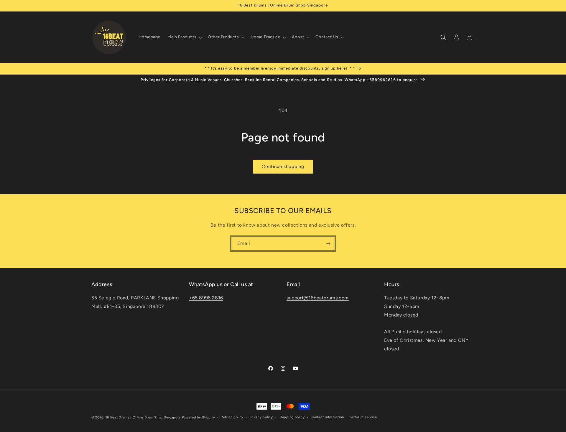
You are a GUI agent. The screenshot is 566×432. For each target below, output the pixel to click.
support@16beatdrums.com (318, 298)
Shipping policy (292, 417)
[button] (184, 37)
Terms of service (363, 417)
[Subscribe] (328, 243)
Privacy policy (261, 417)
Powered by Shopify (198, 417)
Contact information (327, 417)
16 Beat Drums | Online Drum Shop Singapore (143, 417)
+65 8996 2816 (206, 298)
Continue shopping (283, 166)
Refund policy (232, 417)
